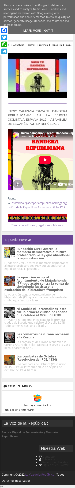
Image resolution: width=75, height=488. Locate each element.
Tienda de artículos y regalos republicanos (37, 225)
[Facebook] (4, 30)
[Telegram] (4, 51)
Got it (48, 30)
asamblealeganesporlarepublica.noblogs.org (39, 203)
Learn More (32, 30)
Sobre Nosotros (52, 459)
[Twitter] (4, 37)
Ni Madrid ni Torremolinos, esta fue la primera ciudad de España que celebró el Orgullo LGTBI (42, 312)
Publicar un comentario (19, 410)
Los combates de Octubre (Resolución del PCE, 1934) (37, 357)
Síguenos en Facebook (56, 462)
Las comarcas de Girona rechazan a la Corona (43, 335)
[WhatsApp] (4, 44)
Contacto (49, 457)
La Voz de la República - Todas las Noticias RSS (36, 207)
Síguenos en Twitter (56, 465)
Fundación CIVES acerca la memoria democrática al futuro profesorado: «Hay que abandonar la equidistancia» (43, 253)
